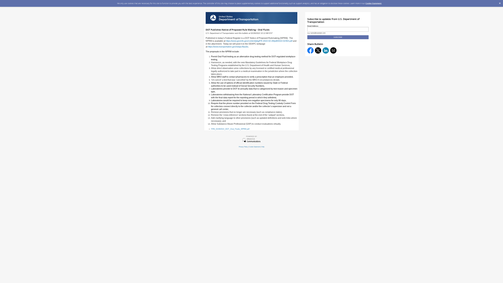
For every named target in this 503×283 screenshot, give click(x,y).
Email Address (312, 26)
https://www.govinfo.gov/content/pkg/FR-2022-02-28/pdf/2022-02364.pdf (259, 41)
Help (262, 147)
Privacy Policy (243, 147)
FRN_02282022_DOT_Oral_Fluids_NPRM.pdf (230, 129)
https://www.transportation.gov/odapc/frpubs (228, 47)
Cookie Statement (373, 3)
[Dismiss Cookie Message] (499, 2)
